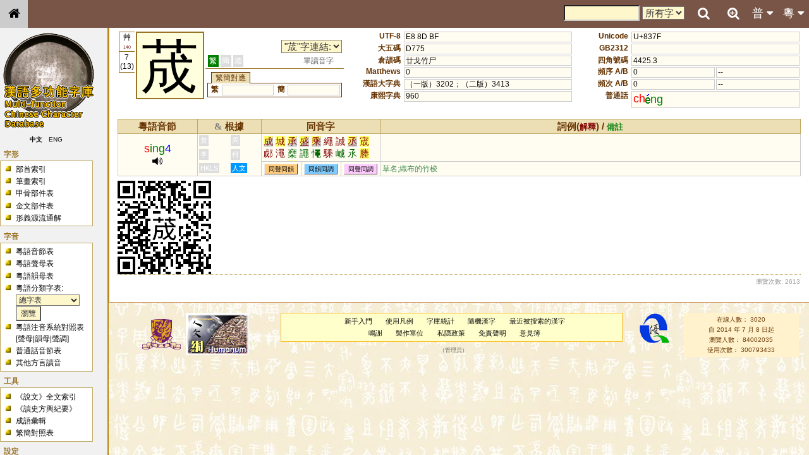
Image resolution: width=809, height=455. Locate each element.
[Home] (14, 14)
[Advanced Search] (733, 13)
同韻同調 (321, 169)
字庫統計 (440, 321)
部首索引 (31, 169)
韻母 (42, 338)
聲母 (25, 338)
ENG (56, 139)
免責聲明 (492, 333)
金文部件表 (35, 206)
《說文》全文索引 (46, 396)
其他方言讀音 (38, 362)
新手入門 (358, 321)
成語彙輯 (31, 420)
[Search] (703, 14)
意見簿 (530, 333)
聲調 (59, 338)
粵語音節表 (35, 251)
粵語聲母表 (35, 263)
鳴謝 (375, 333)
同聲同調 (361, 169)
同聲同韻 (281, 169)
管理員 (453, 350)
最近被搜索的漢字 (537, 321)
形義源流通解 (38, 218)
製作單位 (409, 333)
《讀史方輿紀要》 (46, 408)
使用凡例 (399, 321)
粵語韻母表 (35, 276)
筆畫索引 (31, 181)
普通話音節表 (38, 350)
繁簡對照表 (35, 432)
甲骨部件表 (35, 193)
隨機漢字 (482, 321)
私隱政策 (451, 333)
